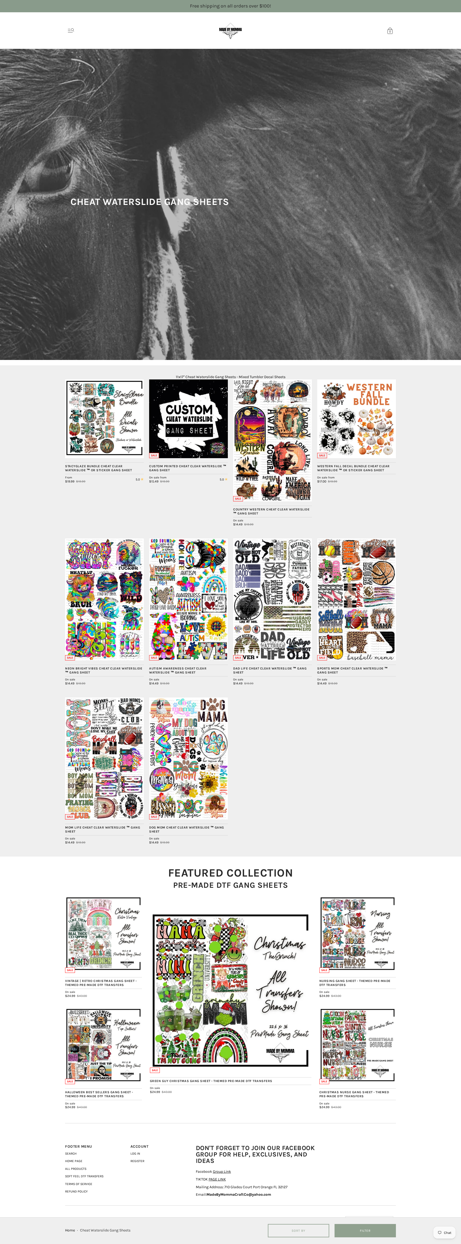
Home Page (73, 1161)
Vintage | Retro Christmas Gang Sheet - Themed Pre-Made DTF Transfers (101, 983)
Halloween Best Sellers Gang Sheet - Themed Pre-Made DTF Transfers (99, 1094)
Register (137, 1161)
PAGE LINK (217, 1179)
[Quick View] (137, 451)
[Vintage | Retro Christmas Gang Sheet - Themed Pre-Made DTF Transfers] (103, 934)
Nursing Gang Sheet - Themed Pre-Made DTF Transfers (355, 983)
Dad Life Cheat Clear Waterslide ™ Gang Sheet (270, 670)
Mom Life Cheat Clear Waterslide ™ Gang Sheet (102, 829)
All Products (75, 1169)
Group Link (222, 1171)
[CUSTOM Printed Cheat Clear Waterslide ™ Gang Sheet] (188, 418)
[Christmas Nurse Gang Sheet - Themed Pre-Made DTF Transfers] (357, 1046)
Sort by (298, 1231)
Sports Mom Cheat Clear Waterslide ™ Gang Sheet (352, 670)
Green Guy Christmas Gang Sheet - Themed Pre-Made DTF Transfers (211, 1081)
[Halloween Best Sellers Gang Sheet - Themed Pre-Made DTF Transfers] (103, 1046)
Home (70, 1230)
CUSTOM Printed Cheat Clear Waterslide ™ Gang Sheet (187, 468)
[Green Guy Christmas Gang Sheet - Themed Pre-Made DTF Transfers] (230, 992)
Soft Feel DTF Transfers (84, 1176)
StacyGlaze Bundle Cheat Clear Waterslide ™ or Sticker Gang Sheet (98, 468)
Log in (135, 1153)
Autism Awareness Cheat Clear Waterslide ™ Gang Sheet (177, 670)
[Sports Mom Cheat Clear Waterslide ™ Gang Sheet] (356, 599)
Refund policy (76, 1191)
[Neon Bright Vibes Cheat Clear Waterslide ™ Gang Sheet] (104, 599)
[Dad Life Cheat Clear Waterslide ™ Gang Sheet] (272, 599)
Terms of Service (78, 1184)
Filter (365, 1231)
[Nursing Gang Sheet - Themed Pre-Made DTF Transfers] (357, 934)
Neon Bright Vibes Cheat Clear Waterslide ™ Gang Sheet (103, 670)
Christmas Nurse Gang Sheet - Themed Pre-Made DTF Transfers (354, 1094)
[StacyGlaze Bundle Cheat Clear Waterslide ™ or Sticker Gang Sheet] (104, 418)
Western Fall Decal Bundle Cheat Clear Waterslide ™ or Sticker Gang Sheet (353, 468)
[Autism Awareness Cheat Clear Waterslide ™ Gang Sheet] (188, 599)
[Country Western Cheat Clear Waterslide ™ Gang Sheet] (272, 440)
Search (71, 1153)
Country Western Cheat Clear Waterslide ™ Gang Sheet (271, 511)
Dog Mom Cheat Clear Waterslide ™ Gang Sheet (186, 829)
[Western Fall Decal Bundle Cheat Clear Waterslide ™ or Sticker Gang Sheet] (356, 418)
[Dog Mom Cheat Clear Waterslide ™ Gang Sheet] (188, 758)
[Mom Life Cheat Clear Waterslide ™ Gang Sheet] (104, 758)
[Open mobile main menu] (71, 30)
